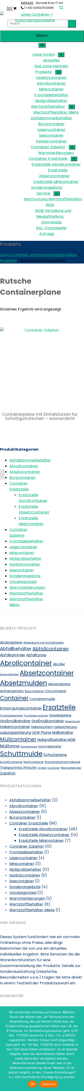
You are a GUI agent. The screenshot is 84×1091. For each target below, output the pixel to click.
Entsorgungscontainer (21, 708)
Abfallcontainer (50, 648)
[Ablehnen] (78, 1048)
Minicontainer (21, 552)
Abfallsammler (12, 655)
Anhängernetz (12, 691)
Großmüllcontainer (48, 721)
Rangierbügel (29, 746)
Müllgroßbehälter (25, 558)
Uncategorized (22, 581)
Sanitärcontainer (24, 564)
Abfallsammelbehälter (30, 460)
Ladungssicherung (15, 732)
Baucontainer (34, 691)
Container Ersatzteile (28, 823)
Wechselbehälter (71, 768)
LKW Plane (41, 732)
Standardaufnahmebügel (62, 762)
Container (14, 698)
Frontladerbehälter (11, 715)
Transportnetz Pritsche (18, 768)
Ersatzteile (59, 707)
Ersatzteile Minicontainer (41, 840)
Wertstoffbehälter (26, 593)
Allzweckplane (59, 684)
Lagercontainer (23, 547)
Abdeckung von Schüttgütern (43, 643)
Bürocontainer (22, 477)
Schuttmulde (21, 753)
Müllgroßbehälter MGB (56, 739)
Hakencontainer (15, 726)
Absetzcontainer (24, 471)
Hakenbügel (72, 721)
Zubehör (8, 773)
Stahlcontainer (33, 762)
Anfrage (27, 3)
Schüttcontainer (11, 762)
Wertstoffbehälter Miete (32, 910)
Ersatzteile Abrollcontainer (43, 829)
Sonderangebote (25, 576)
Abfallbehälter (16, 649)
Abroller (59, 664)
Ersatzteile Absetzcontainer (44, 834)
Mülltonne (10, 746)
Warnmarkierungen (27, 587)
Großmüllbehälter (15, 721)
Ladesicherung (65, 727)
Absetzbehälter (9, 674)
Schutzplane (55, 754)
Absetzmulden (23, 683)
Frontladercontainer (36, 715)
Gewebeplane (60, 715)
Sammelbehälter (49, 746)
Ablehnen (49, 1084)
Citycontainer (55, 691)
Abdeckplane (11, 642)
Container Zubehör (26, 846)
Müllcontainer (18, 739)
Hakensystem (41, 727)
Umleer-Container (48, 768)
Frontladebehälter (26, 541)
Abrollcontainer (23, 466)
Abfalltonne (36, 655)
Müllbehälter (62, 732)
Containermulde (42, 699)
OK (32, 1084)
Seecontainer (21, 570)
